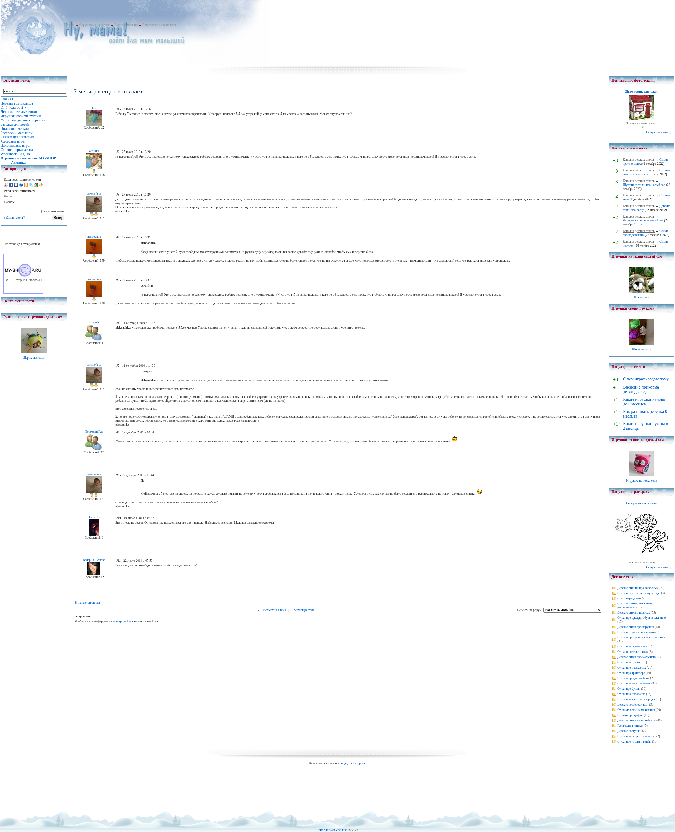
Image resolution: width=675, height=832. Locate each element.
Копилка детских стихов (639, 160)
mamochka (94, 236)
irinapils (94, 322)
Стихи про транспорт (631, 673)
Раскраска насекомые (641, 503)
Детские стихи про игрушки (635, 627)
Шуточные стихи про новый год (644, 185)
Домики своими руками (641, 123)
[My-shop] (23, 292)
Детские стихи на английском (636, 720)
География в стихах (630, 725)
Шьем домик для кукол (641, 91)
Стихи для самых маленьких (636, 710)
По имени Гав (94, 431)
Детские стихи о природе (633, 612)
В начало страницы (87, 602)
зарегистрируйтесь (121, 621)
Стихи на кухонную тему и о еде (638, 593)
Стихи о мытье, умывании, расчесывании (635, 605)
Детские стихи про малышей (636, 657)
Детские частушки (629, 731)
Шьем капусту (641, 349)
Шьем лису (641, 297)
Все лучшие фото (656, 132)
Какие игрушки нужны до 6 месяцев (644, 401)
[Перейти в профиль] (94, 124)
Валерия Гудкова (94, 560)
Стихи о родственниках (632, 652)
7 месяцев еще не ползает (159, 25)
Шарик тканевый (34, 358)
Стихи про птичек (629, 662)
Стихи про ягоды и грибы (634, 741)
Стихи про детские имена (633, 683)
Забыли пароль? (14, 217)
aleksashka (94, 194)
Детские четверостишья (632, 704)
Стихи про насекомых (631, 667)
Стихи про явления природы (636, 699)
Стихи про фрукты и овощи (635, 736)
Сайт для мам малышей (332, 830)
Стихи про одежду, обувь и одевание (641, 618)
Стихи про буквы (628, 689)
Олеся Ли (94, 517)
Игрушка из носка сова (641, 481)
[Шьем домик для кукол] (641, 119)
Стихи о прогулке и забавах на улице (641, 637)
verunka (94, 151)
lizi (94, 108)
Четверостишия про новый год (643, 220)
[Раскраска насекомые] (641, 558)
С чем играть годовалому (646, 379)
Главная (69, 25)
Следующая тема (303, 610)
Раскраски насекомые (642, 562)
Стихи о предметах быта (633, 678)
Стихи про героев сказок (633, 646)
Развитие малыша (126, 25)
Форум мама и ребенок (94, 25)
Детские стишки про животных (637, 588)
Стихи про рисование (631, 694)
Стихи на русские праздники (636, 632)
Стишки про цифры (630, 715)
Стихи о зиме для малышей (646, 172)
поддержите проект (354, 763)
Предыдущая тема (274, 610)
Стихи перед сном (629, 598)
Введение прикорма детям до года (641, 389)
